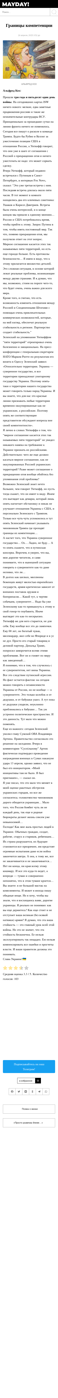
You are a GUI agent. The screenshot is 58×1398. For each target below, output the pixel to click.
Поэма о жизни (30, 1109)
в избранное (25, 1080)
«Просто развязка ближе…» (28, 1122)
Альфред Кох (29, 84)
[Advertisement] (29, 1021)
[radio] (5, 969)
